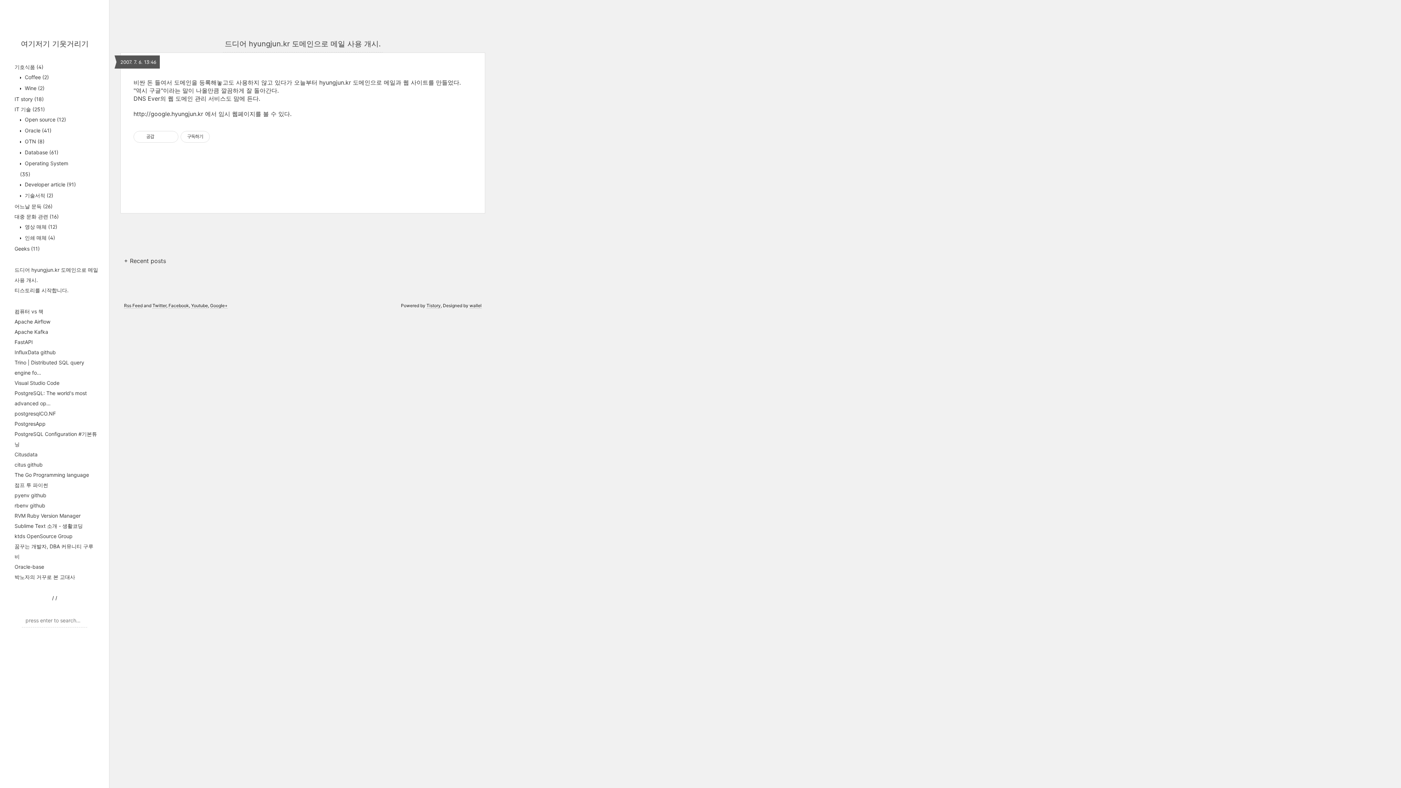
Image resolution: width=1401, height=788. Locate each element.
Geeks (27, 249)
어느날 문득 (34, 206)
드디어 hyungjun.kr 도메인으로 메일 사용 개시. (303, 43)
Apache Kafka (31, 332)
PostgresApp (30, 424)
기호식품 (29, 67)
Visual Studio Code (37, 383)
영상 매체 (40, 227)
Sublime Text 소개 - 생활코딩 (49, 526)
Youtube (199, 305)
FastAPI (24, 342)
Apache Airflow (32, 321)
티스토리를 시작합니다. (42, 290)
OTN (34, 141)
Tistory (434, 305)
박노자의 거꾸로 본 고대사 (45, 577)
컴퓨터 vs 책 (29, 311)
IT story (29, 99)
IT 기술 (30, 109)
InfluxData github (35, 352)
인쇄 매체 (39, 238)
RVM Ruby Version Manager (48, 516)
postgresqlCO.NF (35, 413)
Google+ (219, 305)
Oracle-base (29, 567)
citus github (29, 464)
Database (40, 152)
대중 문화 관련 (37, 216)
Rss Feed (133, 305)
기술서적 (38, 195)
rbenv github (30, 505)
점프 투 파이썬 (31, 485)
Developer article (49, 184)
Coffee (36, 77)
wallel (476, 305)
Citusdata (26, 454)
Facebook (179, 305)
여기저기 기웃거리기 (55, 43)
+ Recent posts (145, 260)
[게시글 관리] (170, 136)
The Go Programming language (52, 475)
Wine (34, 88)
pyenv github (30, 495)
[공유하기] (161, 136)
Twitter (159, 305)
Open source (44, 119)
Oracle (37, 130)
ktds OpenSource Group (44, 536)
